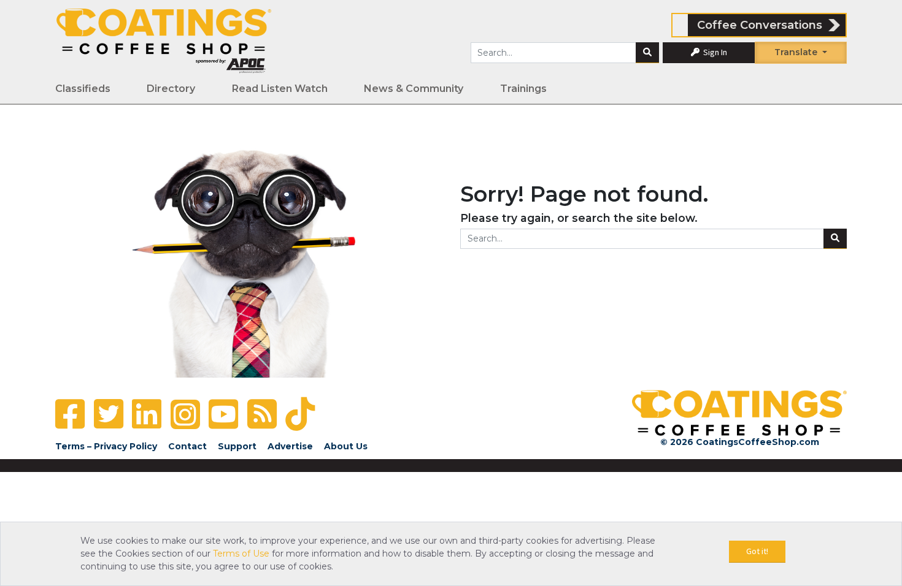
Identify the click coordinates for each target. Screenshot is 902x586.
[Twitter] (108, 414)
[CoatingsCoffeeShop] (163, 40)
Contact (187, 446)
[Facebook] (70, 414)
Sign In (714, 52)
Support (237, 446)
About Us (346, 446)
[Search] (647, 52)
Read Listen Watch (280, 88)
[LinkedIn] (146, 414)
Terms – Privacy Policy (106, 446)
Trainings (523, 88)
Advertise (290, 446)
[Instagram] (185, 414)
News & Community (413, 88)
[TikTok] (300, 414)
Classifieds (82, 88)
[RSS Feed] (262, 414)
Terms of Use (241, 553)
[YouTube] (223, 414)
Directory (171, 88)
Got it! (757, 551)
